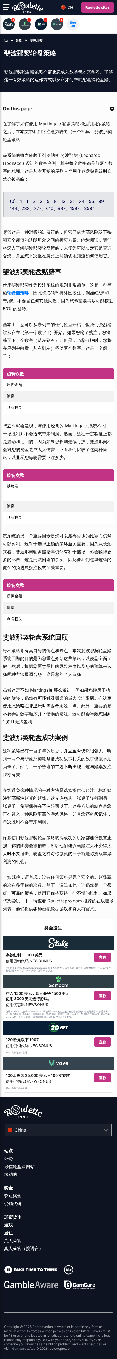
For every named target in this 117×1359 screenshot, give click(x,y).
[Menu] (6, 7)
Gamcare (19, 1348)
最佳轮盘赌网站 (19, 1166)
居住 (8, 1232)
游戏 (8, 1224)
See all (73, 24)
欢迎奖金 (12, 1195)
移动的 (10, 1174)
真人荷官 (12, 1240)
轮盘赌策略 (18, 293)
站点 (8, 1150)
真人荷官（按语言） (23, 1248)
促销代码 (12, 1203)
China (20, 1130)
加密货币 (12, 1217)
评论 (8, 1158)
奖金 (8, 1187)
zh (70, 7)
